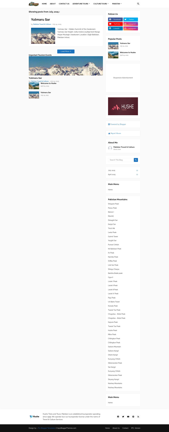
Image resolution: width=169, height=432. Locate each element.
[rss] (138, 417)
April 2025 (123, 174)
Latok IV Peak (113, 294)
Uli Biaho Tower (114, 302)
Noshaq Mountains (115, 383)
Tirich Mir (111, 228)
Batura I (111, 212)
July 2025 (123, 170)
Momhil (111, 216)
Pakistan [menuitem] (116, 4)
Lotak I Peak (112, 281)
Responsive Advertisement (123, 78)
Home (110, 190)
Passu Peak (112, 208)
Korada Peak (113, 306)
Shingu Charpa (113, 269)
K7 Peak (111, 253)
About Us (116, 428)
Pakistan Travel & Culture (124, 147)
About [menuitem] (53, 4)
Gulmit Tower (113, 236)
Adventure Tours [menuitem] (80, 4)
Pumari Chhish (113, 245)
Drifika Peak (112, 261)
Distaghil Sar (113, 220)
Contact (125, 428)
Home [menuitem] (44, 4)
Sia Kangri (112, 367)
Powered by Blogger (118, 124)
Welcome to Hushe (48, 83)
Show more (117, 149)
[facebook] (118, 417)
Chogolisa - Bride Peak (116, 314)
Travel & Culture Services (53, 419)
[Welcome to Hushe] (34, 85)
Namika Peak (113, 257)
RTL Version (135, 428)
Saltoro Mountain (114, 347)
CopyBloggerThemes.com (66, 428)
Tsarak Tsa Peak (114, 310)
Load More (65, 51)
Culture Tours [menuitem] (100, 4)
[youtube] (128, 417)
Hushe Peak (112, 330)
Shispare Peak (113, 204)
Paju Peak (111, 298)
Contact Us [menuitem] (64, 4)
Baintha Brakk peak (115, 273)
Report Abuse (116, 133)
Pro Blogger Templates (46, 428)
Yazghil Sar (112, 240)
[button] (138, 4)
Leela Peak (112, 232)
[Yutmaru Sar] (43, 36)
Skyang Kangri (113, 379)
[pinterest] (133, 417)
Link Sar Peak (113, 265)
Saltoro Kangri (113, 351)
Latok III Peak (113, 290)
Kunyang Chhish (114, 359)
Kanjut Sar (112, 224)
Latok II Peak (112, 285)
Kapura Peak (113, 322)
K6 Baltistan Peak (114, 249)
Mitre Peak (112, 334)
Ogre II (110, 277)
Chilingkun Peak (114, 338)
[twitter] (123, 417)
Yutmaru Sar (40, 19)
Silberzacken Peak (115, 363)
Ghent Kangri (113, 355)
